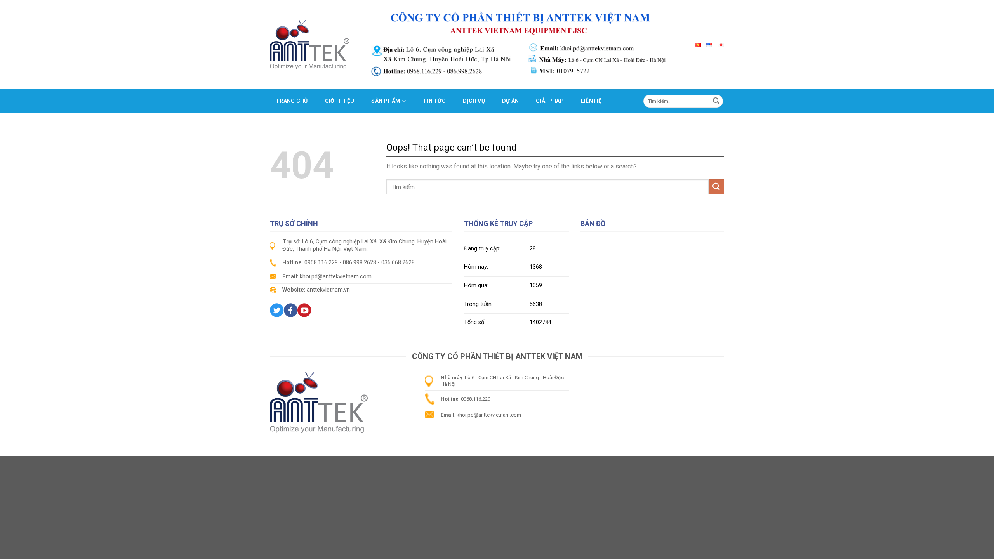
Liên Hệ (591, 101)
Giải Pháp (550, 101)
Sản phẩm (385, 101)
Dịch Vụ (474, 101)
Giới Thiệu (340, 101)
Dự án (510, 101)
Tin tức (434, 101)
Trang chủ (292, 101)
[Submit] (716, 101)
